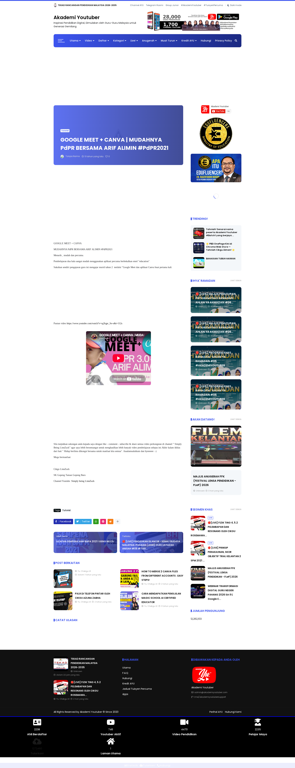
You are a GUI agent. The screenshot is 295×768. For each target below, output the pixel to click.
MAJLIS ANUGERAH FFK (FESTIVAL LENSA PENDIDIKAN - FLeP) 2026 (214, 483)
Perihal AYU (216, 714)
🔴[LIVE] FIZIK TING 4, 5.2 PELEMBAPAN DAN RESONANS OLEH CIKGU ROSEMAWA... (108, 5)
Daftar (103, 43)
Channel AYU (137, 10)
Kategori (118, 43)
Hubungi (206, 43)
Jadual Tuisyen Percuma (137, 691)
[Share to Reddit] (110, 524)
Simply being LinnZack (82, 484)
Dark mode (235, 10)
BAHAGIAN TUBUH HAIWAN (220, 261)
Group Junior (172, 10)
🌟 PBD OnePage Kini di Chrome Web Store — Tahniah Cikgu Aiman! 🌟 (220, 249)
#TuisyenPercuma (213, 10)
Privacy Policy (223, 43)
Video (88, 43)
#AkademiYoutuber (191, 10)
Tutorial (65, 133)
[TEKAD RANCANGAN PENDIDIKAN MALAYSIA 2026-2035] (61, 673)
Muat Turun (168, 43)
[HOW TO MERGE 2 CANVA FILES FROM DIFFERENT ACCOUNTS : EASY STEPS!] (129, 590)
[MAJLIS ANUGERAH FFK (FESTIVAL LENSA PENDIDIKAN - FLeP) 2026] (216, 448)
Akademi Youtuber (77, 20)
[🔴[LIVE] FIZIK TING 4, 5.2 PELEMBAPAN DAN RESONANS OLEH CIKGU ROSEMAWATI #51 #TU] (63, 6)
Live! (133, 43)
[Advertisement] (147, 77)
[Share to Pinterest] (103, 524)
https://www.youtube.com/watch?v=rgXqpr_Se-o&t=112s (94, 326)
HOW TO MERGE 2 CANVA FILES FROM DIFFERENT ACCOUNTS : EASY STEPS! (162, 579)
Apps (125, 697)
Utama (74, 43)
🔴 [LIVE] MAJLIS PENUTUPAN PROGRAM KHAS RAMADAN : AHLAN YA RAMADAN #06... (215, 301)
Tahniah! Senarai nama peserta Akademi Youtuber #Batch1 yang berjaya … (221, 235)
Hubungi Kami (233, 714)
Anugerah (148, 43)
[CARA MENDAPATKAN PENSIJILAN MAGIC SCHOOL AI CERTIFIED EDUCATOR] (129, 612)
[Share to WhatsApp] (96, 524)
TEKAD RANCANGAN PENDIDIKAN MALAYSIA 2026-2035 (84, 666)
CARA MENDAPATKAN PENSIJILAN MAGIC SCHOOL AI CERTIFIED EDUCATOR (161, 601)
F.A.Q (125, 675)
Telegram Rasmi (154, 10)
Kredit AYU (187, 43)
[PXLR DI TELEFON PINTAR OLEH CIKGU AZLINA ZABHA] (63, 612)
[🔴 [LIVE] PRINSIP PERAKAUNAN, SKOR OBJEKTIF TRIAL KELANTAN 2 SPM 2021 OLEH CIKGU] (198, 557)
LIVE (56, 5)
